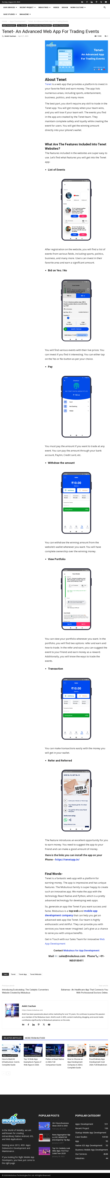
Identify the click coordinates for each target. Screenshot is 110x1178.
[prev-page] (4, 1073)
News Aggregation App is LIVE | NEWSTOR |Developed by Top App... (61, 1137)
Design (65, 7)
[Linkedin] (92, 2)
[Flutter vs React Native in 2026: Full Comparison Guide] (55, 1050)
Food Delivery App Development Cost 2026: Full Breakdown (98, 1062)
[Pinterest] (96, 2)
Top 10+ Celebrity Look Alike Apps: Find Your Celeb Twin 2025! (61, 1150)
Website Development (60, 25)
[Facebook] (87, 2)
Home (4, 21)
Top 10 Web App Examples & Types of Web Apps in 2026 (32, 1062)
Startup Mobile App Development (40, 25)
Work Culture (77, 7)
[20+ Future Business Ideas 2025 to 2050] (44, 1126)
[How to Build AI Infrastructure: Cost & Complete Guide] (11, 1050)
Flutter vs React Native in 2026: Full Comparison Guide (55, 1062)
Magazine (24, 14)
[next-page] (8, 1073)
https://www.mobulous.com (32, 1010)
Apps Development (17, 21)
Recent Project (27, 7)
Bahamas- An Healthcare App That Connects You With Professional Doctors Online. (84, 991)
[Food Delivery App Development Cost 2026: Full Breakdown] (98, 1050)
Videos (56, 7)
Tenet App (23, 974)
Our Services (9, 7)
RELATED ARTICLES (13, 1038)
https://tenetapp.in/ (67, 859)
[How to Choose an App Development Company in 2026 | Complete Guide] (76, 1050)
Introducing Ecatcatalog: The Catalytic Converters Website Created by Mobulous (25, 991)
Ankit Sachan (10, 36)
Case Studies (9, 14)
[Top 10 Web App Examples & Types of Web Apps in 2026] (33, 1050)
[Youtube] (106, 2)
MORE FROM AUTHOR (35, 1038)
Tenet (48, 84)
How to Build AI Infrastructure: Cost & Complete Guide (10, 1062)
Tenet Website (35, 974)
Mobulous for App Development (81, 950)
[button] (104, 7)
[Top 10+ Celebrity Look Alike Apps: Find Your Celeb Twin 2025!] (44, 1151)
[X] (101, 2)
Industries (43, 7)
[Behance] (82, 2)
